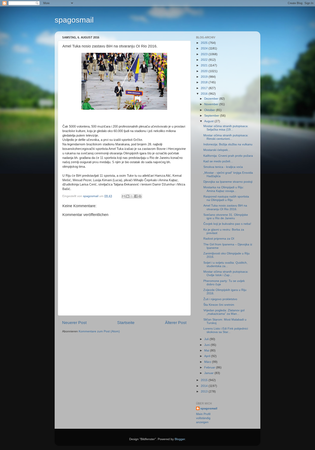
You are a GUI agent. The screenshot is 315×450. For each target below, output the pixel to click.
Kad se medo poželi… (218, 161)
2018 (204, 82)
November (211, 104)
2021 (204, 65)
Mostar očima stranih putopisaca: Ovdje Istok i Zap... (225, 273)
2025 (204, 42)
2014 (204, 386)
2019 (204, 76)
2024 (204, 48)
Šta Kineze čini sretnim (218, 304)
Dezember (211, 98)
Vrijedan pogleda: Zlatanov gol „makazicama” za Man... (223, 312)
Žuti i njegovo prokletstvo (220, 299)
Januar (209, 373)
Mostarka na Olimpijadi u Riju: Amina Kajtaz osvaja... (223, 189)
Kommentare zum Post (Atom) (99, 331)
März (208, 361)
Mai (207, 350)
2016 (204, 93)
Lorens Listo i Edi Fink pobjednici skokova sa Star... (225, 330)
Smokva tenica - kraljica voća (223, 167)
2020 (204, 71)
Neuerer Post (74, 322)
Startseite (126, 322)
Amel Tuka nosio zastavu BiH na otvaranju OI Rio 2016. (225, 207)
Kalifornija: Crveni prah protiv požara (228, 155)
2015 (204, 380)
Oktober (210, 110)
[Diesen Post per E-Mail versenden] (124, 196)
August (209, 121)
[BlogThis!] (128, 196)
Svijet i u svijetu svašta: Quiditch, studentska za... (225, 264)
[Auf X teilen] (132, 196)
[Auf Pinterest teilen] (140, 196)
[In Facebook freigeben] (136, 196)
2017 (204, 88)
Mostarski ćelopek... (216, 150)
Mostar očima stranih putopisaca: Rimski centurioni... (225, 137)
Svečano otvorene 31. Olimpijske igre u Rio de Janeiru (225, 216)
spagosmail (74, 19)
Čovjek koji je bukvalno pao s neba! (227, 223)
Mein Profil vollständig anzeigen (203, 418)
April (207, 356)
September (212, 115)
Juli (207, 339)
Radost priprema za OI (218, 238)
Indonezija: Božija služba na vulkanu (227, 144)
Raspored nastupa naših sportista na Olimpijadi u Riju (226, 198)
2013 (204, 391)
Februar (210, 367)
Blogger (180, 439)
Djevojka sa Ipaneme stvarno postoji (227, 181)
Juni (207, 345)
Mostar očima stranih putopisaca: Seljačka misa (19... (225, 128)
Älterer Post (175, 322)
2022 (204, 59)
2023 (204, 54)
